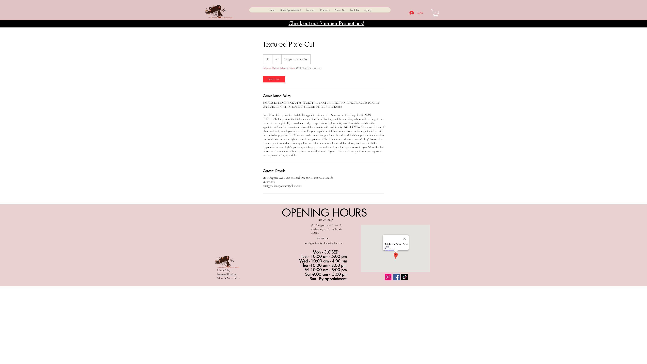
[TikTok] (404, 277)
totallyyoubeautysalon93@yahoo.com (323, 243)
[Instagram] (388, 277)
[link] (274, 79)
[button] (435, 13)
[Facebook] (396, 277)
